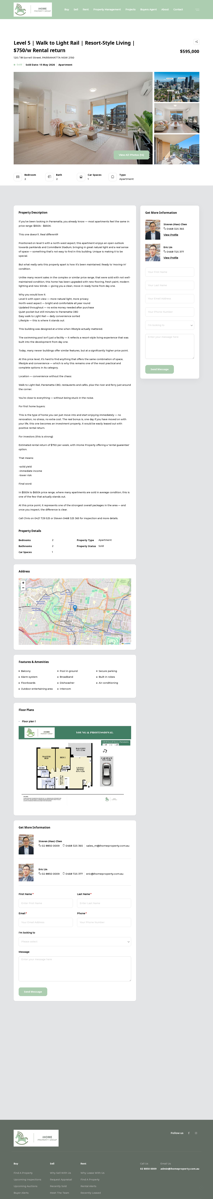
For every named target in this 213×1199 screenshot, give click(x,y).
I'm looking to (27, 932)
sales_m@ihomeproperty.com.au (107, 845)
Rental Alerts (88, 1186)
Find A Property (23, 1172)
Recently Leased (91, 1192)
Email (28, 913)
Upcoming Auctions (25, 1186)
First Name (31, 894)
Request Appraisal (61, 1179)
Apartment (65, 64)
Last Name (89, 894)
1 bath (38, 1082)
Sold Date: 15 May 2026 (40, 64)
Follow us (177, 1133)
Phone (87, 913)
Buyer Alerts (21, 1192)
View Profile (171, 234)
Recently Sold (58, 1186)
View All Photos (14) (131, 154)
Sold (19, 64)
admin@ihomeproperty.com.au (179, 1168)
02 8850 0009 (51, 845)
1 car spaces (56, 1082)
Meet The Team (59, 1192)
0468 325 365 (74, 845)
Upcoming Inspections (27, 1179)
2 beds (24, 1082)
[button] (75, 608)
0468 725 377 (74, 873)
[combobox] (75, 941)
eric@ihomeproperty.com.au (104, 873)
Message (24, 951)
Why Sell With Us (60, 1172)
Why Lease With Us (93, 1172)
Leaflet (127, 643)
